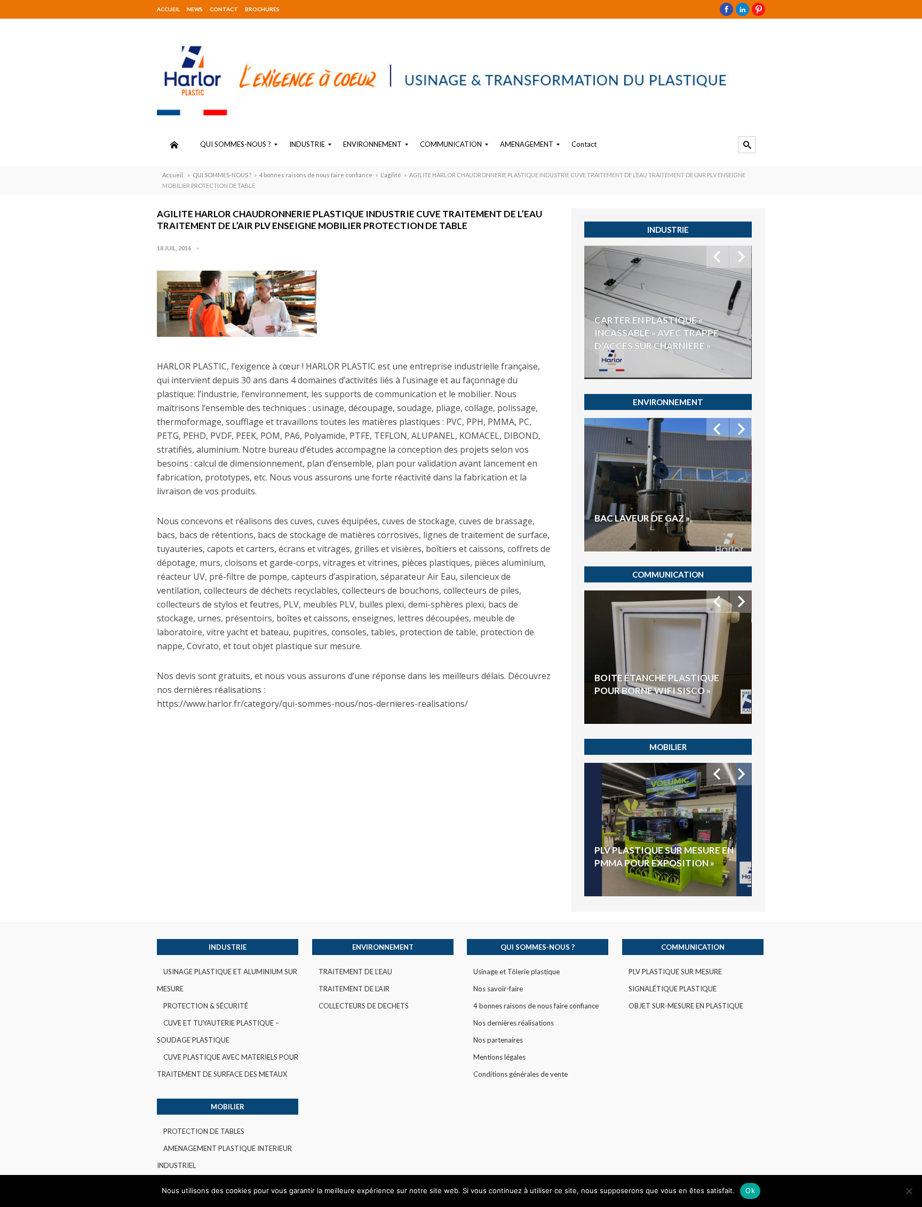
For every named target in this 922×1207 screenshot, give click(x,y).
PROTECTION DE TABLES (203, 1131)
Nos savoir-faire (498, 988)
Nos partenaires (498, 1040)
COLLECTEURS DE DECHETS (364, 1005)
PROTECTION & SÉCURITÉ (205, 1005)
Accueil (168, 9)
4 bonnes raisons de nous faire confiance (315, 174)
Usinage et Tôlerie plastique (516, 971)
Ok (750, 1190)
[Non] (908, 1191)
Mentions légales (499, 1057)
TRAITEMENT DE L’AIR (354, 988)
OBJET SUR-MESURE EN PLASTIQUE (686, 1005)
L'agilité (390, 174)
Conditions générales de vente (520, 1074)
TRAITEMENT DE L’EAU (355, 971)
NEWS (195, 9)
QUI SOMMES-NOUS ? (222, 174)
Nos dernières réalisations (513, 1023)
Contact (224, 9)
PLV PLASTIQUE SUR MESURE (675, 971)
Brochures (262, 9)
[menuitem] (174, 144)
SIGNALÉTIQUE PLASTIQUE (673, 988)
